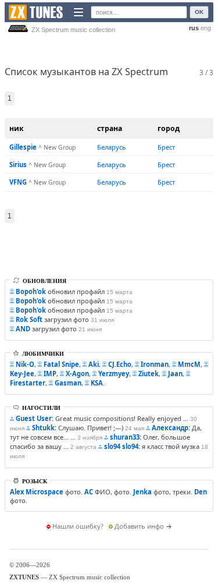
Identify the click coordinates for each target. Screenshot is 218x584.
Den (200, 491)
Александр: (171, 427)
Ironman (155, 364)
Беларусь (111, 147)
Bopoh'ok (31, 291)
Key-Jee (22, 373)
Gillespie (23, 147)
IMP (50, 373)
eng (206, 27)
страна (109, 128)
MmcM (189, 364)
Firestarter (27, 382)
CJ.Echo (119, 364)
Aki (93, 364)
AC (88, 491)
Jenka (142, 491)
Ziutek (148, 373)
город (169, 128)
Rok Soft (29, 319)
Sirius (18, 164)
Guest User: (34, 418)
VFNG (18, 182)
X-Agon (77, 373)
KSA (97, 382)
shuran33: (125, 437)
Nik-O (25, 364)
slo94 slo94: (122, 446)
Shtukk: (44, 427)
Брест (166, 147)
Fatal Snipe (61, 364)
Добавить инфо (139, 526)
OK (199, 12)
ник (16, 128)
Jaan (175, 373)
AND (23, 328)
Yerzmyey (113, 373)
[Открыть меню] (78, 12)
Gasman (68, 382)
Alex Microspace (36, 491)
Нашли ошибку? (77, 526)
